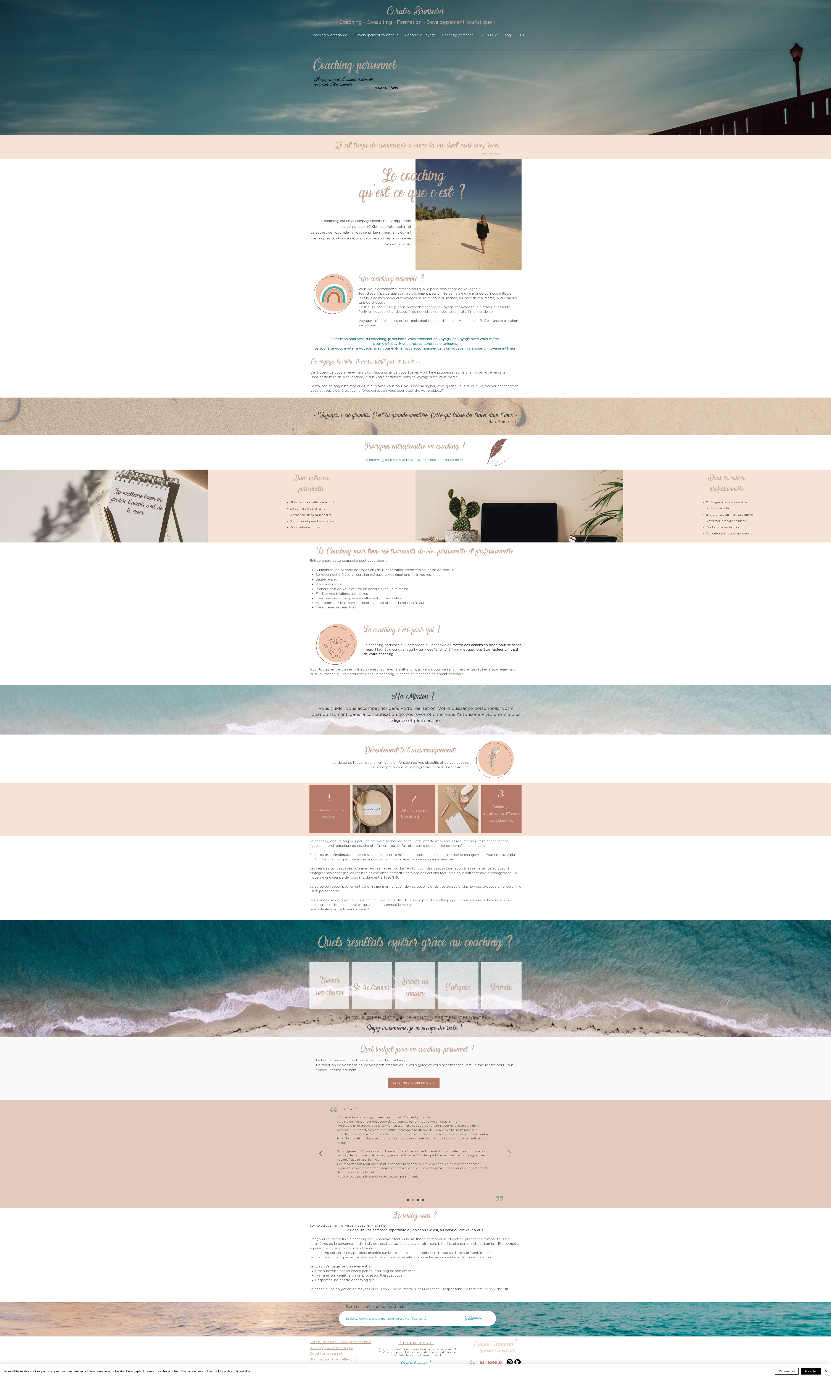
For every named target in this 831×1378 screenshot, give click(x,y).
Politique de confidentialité (232, 1371)
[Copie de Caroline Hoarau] (423, 1200)
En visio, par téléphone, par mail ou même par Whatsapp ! (417, 1349)
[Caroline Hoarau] (418, 1200)
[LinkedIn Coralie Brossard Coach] (517, 1362)
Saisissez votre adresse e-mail (374, 1307)
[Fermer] (825, 1371)
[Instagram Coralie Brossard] (510, 1362)
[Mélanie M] (413, 1200)
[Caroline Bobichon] (408, 1200)
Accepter (811, 1371)
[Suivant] (509, 1153)
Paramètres (787, 1371)
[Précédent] (321, 1153)
